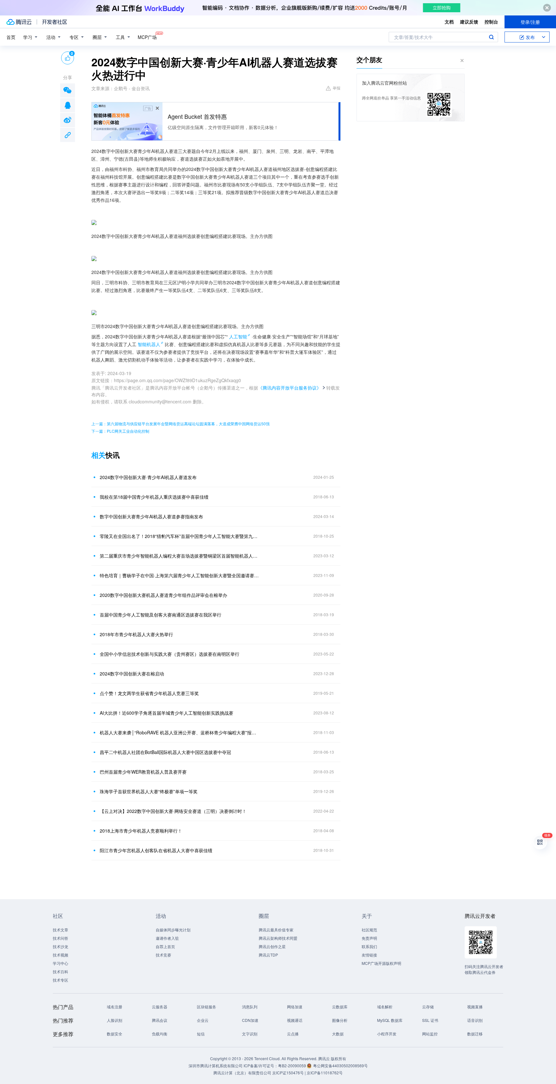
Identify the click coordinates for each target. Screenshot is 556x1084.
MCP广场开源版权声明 (381, 963)
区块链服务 (206, 1006)
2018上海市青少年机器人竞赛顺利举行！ (141, 830)
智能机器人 (149, 344)
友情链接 (369, 954)
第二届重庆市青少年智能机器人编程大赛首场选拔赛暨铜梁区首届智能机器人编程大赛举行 (180, 555)
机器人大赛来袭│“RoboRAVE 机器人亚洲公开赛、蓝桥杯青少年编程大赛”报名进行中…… (180, 732)
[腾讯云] (19, 22)
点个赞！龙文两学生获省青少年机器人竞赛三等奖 (149, 693)
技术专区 (60, 980)
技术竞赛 (163, 954)
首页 (10, 37)
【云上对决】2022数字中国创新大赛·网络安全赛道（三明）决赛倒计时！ (173, 811)
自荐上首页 (165, 946)
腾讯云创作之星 (272, 946)
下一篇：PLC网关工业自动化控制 (120, 431)
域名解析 (385, 1006)
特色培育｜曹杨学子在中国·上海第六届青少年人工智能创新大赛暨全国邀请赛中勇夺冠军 (180, 575)
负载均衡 (159, 1033)
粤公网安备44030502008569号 (340, 1065)
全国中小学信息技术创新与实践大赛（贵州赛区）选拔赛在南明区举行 (169, 654)
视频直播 (475, 1006)
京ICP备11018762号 (325, 1072)
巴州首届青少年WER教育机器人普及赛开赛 (143, 771)
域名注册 (114, 1006)
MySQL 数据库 (390, 1020)
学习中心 (60, 963)
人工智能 (238, 336)
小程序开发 (386, 1033)
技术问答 (60, 938)
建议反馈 (469, 21)
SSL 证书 (430, 1020)
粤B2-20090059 (292, 1065)
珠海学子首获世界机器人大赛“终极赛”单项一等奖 (149, 791)
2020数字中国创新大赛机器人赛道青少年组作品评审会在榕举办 (163, 595)
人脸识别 (114, 1020)
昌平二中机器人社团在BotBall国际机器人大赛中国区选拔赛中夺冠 (165, 752)
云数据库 (340, 1006)
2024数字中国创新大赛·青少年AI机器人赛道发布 (148, 477)
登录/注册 (530, 22)
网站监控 (430, 1033)
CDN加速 (250, 1020)
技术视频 (60, 954)
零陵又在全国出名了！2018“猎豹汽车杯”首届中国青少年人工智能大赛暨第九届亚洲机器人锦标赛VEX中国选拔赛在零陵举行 (180, 536)
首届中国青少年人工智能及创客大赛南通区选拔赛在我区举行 (160, 614)
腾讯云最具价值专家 (276, 929)
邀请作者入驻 (167, 938)
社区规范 (369, 929)
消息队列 (249, 1006)
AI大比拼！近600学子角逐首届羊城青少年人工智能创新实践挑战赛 (166, 713)
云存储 (428, 1006)
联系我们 (369, 946)
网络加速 (294, 1006)
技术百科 (60, 971)
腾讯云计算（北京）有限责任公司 (242, 1072)
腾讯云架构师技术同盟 (278, 938)
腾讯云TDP (268, 954)
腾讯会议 (159, 1020)
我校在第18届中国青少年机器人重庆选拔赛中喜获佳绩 (154, 497)
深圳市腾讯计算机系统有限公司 (216, 1065)
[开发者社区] (54, 21)
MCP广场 (147, 37)
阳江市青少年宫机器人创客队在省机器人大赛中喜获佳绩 (156, 850)
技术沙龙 (60, 946)
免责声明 (369, 938)
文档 (449, 21)
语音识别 (475, 1020)
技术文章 (60, 929)
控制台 (491, 21)
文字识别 (249, 1033)
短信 (201, 1033)
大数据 (338, 1033)
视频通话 (294, 1020)
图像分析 (340, 1020)
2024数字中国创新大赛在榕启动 (132, 673)
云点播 (293, 1033)
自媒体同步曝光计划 (173, 929)
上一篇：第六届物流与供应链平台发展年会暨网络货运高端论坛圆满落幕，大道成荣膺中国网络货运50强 (180, 423)
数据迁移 (475, 1033)
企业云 (202, 1020)
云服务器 (159, 1006)
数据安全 (114, 1033)
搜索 (491, 37)
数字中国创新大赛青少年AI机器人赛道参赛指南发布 (151, 516)
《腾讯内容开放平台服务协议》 (289, 387)
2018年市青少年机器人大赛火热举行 (136, 634)
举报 (336, 87)
